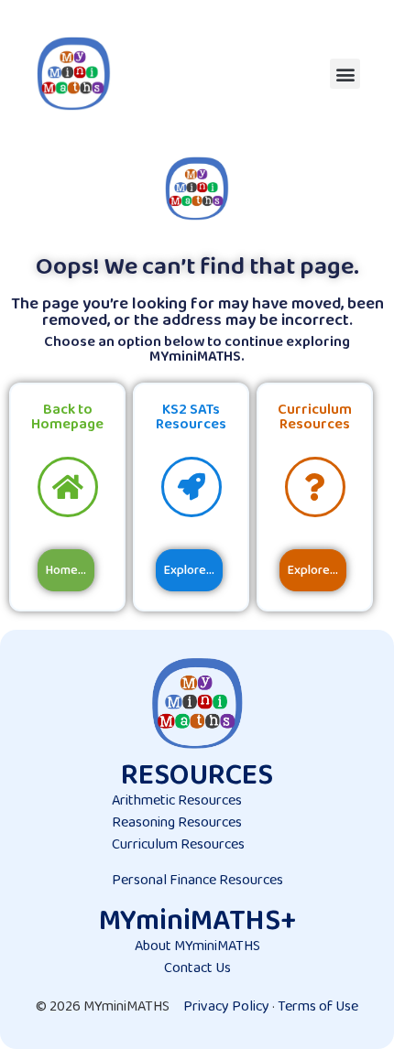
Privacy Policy (226, 1006)
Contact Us (197, 968)
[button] (345, 74)
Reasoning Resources (177, 822)
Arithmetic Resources (177, 800)
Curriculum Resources (178, 844)
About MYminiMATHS (197, 946)
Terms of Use (318, 1006)
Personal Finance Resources (197, 880)
